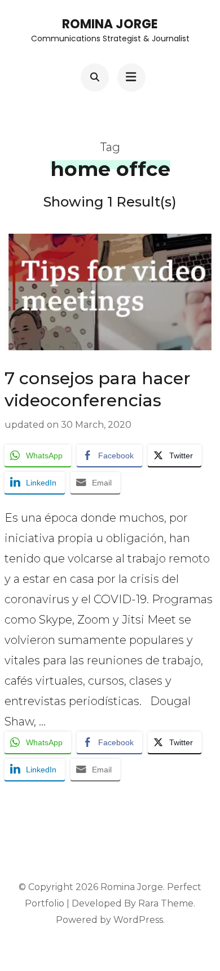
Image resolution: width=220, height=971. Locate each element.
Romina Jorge (110, 24)
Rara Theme (165, 903)
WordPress (138, 919)
